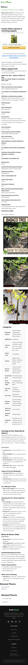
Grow (14, 610)
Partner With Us (14, 654)
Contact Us (14, 647)
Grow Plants (4, 10)
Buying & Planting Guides (14, 639)
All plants (14, 632)
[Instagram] (15, 621)
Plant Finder (14, 629)
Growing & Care (14, 636)
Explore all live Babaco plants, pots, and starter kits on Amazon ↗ (14, 56)
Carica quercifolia (5, 587)
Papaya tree (4, 589)
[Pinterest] (8, 621)
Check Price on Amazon (14, 47)
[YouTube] (12, 621)
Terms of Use (14, 650)
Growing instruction (14, 10)
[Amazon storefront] (19, 621)
